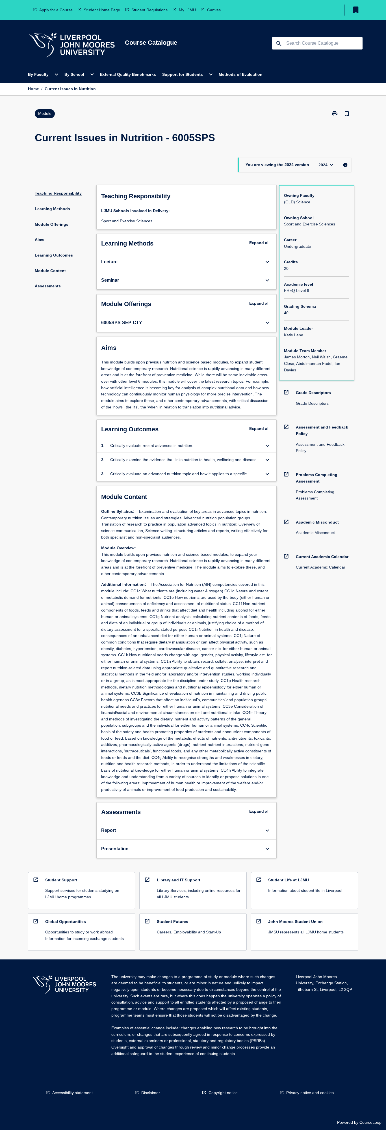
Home (33, 89)
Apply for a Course (56, 10)
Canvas (214, 10)
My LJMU (187, 10)
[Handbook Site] (64, 985)
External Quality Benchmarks (128, 74)
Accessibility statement (72, 1092)
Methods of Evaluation (241, 74)
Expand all (259, 242)
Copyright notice (223, 1092)
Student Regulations (149, 10)
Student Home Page (102, 10)
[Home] (72, 46)
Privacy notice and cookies (310, 1092)
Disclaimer (150, 1092)
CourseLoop (370, 1122)
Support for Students (182, 74)
